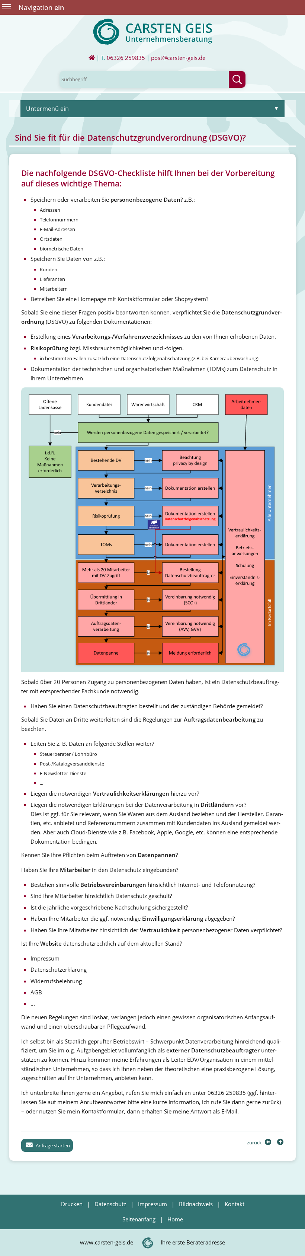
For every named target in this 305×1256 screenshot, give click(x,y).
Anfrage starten (52, 1145)
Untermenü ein (47, 109)
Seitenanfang (138, 1219)
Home (175, 1219)
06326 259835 (126, 58)
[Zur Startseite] (92, 58)
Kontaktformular (102, 1111)
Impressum (152, 1204)
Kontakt (234, 1204)
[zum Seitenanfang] (279, 1142)
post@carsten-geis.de (178, 58)
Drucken (72, 1204)
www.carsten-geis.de (106, 1242)
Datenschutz (110, 1204)
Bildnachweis (196, 1204)
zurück (255, 1142)
